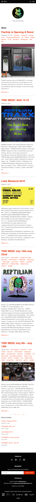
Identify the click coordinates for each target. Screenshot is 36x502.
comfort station (13, 259)
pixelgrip (16, 358)
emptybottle (22, 259)
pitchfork (22, 262)
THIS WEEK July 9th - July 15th (16, 344)
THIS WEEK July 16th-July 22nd (16, 252)
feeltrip (27, 37)
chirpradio (4, 259)
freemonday (30, 259)
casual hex (23, 349)
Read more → (5, 92)
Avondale (16, 35)
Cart (33, 1)
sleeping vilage (15, 264)
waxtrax (26, 360)
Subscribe (29, 473)
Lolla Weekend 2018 (13, 181)
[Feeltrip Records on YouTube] (24, 460)
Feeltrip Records (17, 491)
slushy (3, 360)
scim (22, 358)
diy (22, 37)
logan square (6, 262)
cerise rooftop (14, 257)
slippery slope (24, 264)
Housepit (3, 358)
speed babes (10, 360)
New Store (16, 39)
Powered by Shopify (26, 491)
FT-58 (9, 39)
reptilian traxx (5, 264)
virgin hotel (19, 360)
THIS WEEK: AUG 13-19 (15, 100)
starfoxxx (3, 266)
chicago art (24, 35)
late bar (10, 358)
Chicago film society (25, 257)
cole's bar (9, 352)
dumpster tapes (11, 354)
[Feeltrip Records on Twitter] (12, 460)
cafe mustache (15, 349)
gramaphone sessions (16, 356)
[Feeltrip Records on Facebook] (16, 460)
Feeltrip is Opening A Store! (17, 32)
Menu (5, 1)
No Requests (24, 39)
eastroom (20, 354)
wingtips (10, 266)
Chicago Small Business (13, 37)
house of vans (28, 356)
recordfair (29, 262)
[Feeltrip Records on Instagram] (20, 460)
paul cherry (15, 262)
